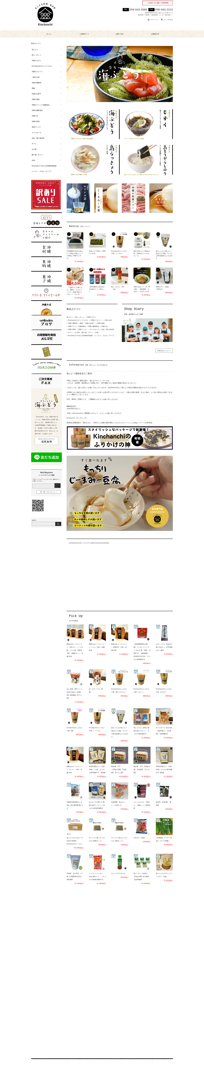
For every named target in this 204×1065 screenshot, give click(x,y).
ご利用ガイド (84, 34)
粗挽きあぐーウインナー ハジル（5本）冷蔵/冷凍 (97, 647)
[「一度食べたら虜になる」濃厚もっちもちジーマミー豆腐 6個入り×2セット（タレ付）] (75, 276)
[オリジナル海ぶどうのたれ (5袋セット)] (119, 826)
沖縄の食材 (101, 323)
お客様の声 (155, 34)
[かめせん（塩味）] (142, 826)
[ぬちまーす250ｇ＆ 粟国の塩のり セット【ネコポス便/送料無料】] (97, 790)
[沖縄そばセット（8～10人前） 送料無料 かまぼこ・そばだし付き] (142, 275)
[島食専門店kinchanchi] (45, 28)
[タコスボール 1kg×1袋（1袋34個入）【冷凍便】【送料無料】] (164, 716)
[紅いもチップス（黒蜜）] (97, 677)
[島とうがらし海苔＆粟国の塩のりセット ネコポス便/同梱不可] (142, 716)
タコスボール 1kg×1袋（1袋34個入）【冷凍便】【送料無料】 (164, 731)
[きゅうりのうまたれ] (119, 862)
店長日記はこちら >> (164, 351)
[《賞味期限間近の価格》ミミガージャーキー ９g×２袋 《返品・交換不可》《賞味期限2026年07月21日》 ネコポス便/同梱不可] (142, 632)
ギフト (70, 332)
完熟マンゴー (83, 329)
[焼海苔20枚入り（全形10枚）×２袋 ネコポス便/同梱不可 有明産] (97, 755)
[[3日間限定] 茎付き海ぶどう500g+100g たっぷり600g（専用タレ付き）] (75, 240)
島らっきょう (80, 317)
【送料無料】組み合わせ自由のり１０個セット (97, 289)
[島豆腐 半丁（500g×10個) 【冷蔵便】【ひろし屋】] (119, 755)
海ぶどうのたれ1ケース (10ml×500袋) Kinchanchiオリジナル (75, 841)
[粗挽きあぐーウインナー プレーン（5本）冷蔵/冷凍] (75, 755)
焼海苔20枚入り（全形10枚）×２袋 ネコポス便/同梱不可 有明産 (97, 769)
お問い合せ (120, 34)
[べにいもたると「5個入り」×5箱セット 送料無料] (142, 790)
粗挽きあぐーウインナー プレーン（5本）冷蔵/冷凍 (74, 769)
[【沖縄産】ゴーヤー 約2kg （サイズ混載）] (164, 826)
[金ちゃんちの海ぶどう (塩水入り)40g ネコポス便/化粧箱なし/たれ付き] (164, 240)
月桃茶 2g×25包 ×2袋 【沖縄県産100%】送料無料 (74, 876)
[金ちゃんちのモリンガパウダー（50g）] (164, 862)
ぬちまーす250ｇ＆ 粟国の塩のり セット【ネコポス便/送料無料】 (97, 805)
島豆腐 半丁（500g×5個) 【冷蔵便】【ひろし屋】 (142, 769)
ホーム (49, 34)
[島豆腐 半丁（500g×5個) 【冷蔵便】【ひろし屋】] (142, 755)
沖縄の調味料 (72, 323)
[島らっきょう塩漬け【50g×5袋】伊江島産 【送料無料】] (142, 862)
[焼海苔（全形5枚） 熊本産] (164, 790)
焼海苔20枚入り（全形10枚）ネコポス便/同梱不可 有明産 (164, 769)
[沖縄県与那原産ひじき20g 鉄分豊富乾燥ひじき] (75, 790)
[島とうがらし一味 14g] (119, 275)
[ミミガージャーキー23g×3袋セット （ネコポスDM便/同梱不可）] (97, 862)
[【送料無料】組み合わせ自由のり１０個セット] (97, 275)
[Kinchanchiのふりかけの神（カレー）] (142, 677)
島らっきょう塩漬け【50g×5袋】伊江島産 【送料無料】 (141, 876)
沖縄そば (104, 326)
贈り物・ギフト (87, 332)
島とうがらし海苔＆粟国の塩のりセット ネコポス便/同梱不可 (141, 731)
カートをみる (168, 19)
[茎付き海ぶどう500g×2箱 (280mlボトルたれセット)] (142, 240)
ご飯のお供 (108, 320)
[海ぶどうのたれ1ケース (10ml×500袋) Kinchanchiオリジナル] (75, 826)
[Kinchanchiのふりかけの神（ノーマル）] (119, 240)
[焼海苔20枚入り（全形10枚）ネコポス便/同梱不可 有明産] (164, 755)
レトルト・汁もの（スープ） (105, 335)
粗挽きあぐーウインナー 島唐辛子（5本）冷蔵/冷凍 (119, 647)
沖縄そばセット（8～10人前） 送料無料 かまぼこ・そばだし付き (142, 289)
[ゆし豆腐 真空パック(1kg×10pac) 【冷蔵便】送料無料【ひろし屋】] (75, 677)
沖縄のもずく (91, 317)
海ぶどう (70, 317)
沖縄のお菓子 (90, 323)
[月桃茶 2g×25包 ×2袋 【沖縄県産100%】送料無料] (75, 862)
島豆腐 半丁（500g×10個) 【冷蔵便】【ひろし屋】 (118, 769)
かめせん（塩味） (140, 838)
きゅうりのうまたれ (118, 873)
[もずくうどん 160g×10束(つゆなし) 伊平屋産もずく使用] (164, 632)
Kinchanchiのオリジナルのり (78, 320)
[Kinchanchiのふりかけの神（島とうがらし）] (119, 677)
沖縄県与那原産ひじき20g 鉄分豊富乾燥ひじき (75, 805)
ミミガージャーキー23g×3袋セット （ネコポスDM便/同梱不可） (97, 876)
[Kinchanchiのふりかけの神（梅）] (75, 716)
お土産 (77, 332)
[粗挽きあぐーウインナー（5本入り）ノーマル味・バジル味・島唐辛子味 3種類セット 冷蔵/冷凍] (75, 632)
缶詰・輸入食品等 (108, 329)
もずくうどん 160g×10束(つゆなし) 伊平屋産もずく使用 (164, 647)
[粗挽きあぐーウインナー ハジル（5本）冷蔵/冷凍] (97, 632)
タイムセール (94, 329)
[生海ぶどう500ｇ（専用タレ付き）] (97, 240)
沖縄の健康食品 (93, 326)
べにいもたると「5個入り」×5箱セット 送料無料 (142, 805)
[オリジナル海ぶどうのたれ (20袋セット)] (97, 826)
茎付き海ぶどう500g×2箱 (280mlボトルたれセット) (142, 253)
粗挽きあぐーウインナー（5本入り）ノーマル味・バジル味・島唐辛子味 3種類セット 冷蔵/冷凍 (75, 650)
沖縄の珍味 (72, 329)
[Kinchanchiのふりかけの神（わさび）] (164, 677)
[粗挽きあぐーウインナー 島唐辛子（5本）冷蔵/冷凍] (119, 632)
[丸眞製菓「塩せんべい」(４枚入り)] (119, 790)
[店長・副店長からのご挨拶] (147, 341)
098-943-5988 (138, 9)
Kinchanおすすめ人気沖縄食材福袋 (80, 335)
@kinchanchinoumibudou (100, 543)
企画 (96, 332)
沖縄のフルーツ (96, 320)
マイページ (154, 19)
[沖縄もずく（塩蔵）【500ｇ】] (164, 275)
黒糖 (81, 323)
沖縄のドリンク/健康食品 (77, 326)
